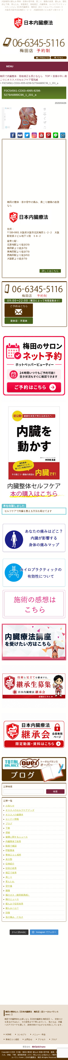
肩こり (9, 877)
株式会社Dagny (39, 1047)
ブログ (9, 823)
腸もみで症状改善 (14, 903)
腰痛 (8, 890)
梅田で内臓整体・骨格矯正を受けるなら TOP (25, 76)
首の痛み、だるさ (14, 917)
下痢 (8, 828)
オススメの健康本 (14, 814)
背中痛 (9, 886)
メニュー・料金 (39, 1034)
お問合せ (28, 1039)
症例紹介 (10, 863)
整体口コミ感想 (13, 854)
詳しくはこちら (50, 271)
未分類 (9, 859)
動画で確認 (11, 846)
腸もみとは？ (12, 908)
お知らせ (10, 805)
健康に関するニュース (17, 837)
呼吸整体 (10, 850)
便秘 (8, 832)
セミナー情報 (12, 819)
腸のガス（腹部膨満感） (18, 895)
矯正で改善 (11, 872)
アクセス (42, 1039)
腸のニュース (12, 899)
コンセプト (22, 1034)
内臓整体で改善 (13, 841)
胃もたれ (10, 881)
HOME (8, 1034)
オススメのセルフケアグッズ (20, 810)
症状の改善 (11, 868)
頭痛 (8, 912)
